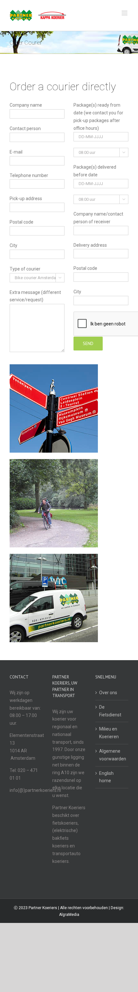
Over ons (108, 692)
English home (106, 777)
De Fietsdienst (110, 710)
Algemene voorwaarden (112, 754)
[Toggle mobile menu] (125, 13)
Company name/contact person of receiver (98, 217)
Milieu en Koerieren (109, 732)
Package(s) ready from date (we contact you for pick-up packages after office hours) (98, 116)
